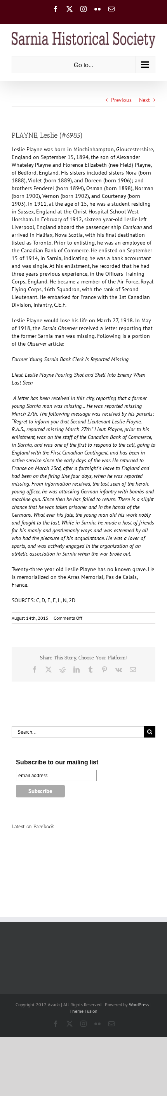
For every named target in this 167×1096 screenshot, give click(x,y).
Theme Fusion (83, 1011)
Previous (121, 99)
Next (144, 99)
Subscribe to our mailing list (57, 762)
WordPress (139, 1004)
